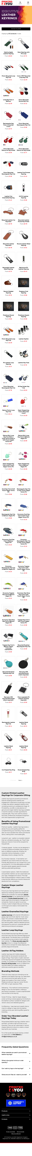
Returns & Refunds (16, 1133)
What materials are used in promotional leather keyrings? (14, 1053)
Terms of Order (20, 1131)
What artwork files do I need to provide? (14, 1074)
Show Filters (16, 29)
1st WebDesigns (25, 1138)
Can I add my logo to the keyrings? (13, 1068)
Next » (20, 780)
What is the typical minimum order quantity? (13, 1061)
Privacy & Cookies (10, 1131)
